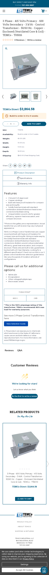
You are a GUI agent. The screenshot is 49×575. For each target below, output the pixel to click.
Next (46, 96)
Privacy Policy (24, 522)
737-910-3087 (28, 5)
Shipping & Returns (24, 531)
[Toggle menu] (7, 10)
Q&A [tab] (19, 350)
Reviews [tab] (9, 350)
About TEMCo (24, 526)
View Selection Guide (16, 324)
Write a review (34, 40)
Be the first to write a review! (24, 396)
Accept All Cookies (24, 570)
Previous (3, 96)
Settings (24, 564)
